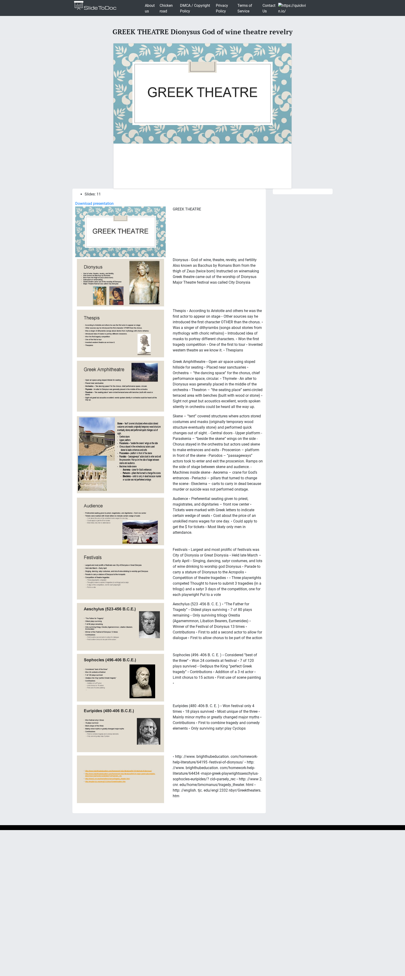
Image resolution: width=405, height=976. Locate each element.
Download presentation (94, 203)
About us (150, 8)
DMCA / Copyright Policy (195, 8)
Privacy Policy (222, 8)
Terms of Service (244, 8)
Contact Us (268, 8)
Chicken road (166, 8)
